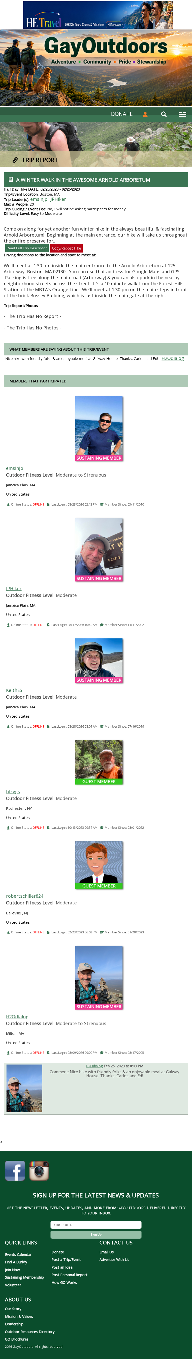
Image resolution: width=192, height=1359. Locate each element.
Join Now (12, 1269)
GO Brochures (16, 1339)
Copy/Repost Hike (66, 248)
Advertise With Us (114, 1259)
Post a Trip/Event (66, 1259)
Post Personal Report (70, 1274)
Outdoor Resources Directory (29, 1331)
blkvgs (13, 792)
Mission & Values (19, 1316)
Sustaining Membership (24, 1277)
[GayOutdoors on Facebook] (15, 1171)
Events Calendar (18, 1254)
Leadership (14, 1323)
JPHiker (58, 199)
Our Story (13, 1308)
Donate (58, 1251)
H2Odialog (17, 1017)
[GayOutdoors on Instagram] (39, 1171)
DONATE (122, 113)
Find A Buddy (16, 1261)
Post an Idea (62, 1267)
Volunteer (13, 1284)
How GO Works (64, 1282)
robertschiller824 (24, 896)
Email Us (107, 1251)
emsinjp (39, 199)
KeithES (14, 690)
